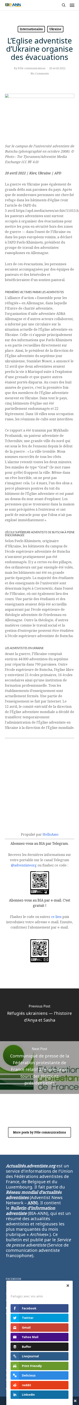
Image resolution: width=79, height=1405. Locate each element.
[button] (72, 5)
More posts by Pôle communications (39, 1132)
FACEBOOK (13, 1279)
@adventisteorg (24, 865)
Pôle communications (32, 68)
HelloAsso (50, 834)
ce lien (56, 916)
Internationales (31, 29)
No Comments (40, 73)
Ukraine (55, 29)
